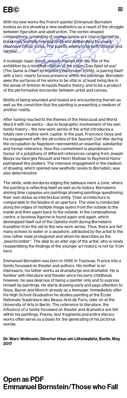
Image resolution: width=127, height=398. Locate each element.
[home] (13, 9)
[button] (120, 6)
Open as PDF (23, 379)
